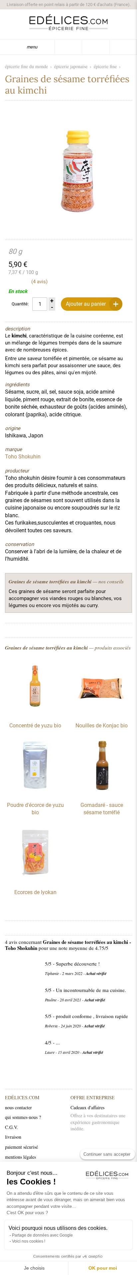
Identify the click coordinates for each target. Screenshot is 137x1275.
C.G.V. (11, 1127)
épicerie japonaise (70, 66)
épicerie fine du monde (26, 66)
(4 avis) (39, 282)
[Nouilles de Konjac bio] (101, 713)
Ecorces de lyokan (35, 892)
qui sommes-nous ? (23, 1117)
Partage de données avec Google (42, 1235)
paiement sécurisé (21, 1147)
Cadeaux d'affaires (87, 1107)
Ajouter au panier (86, 304)
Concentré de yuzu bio (35, 725)
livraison (13, 1137)
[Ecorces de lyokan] (35, 880)
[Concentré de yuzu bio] (35, 713)
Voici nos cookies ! (28, 1241)
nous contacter (18, 1107)
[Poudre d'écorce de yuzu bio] (35, 793)
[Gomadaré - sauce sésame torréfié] (101, 793)
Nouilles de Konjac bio (101, 725)
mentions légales (20, 1157)
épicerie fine (105, 66)
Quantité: (20, 303)
